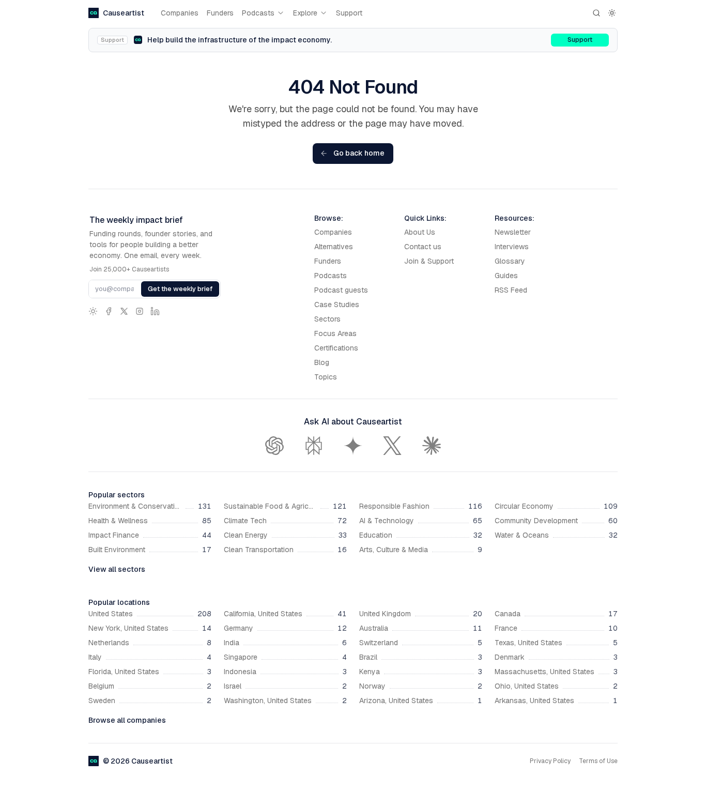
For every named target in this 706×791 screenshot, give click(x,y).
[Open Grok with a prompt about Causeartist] (392, 445)
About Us (419, 232)
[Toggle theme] (612, 13)
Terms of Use (598, 761)
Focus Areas (335, 333)
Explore (305, 13)
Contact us (422, 246)
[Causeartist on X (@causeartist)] (124, 311)
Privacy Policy (550, 761)
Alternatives (333, 246)
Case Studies (336, 304)
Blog (321, 362)
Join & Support (429, 261)
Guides (506, 275)
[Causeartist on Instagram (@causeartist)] (139, 311)
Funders (220, 13)
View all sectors (116, 569)
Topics (325, 377)
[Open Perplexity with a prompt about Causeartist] (313, 445)
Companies (179, 13)
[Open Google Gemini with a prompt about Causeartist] (353, 445)
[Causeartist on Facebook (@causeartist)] (108, 311)
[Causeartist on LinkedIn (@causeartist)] (155, 311)
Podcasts (258, 13)
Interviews (512, 246)
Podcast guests (341, 290)
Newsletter (513, 232)
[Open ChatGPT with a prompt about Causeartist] (274, 445)
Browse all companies (127, 720)
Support (349, 13)
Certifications (336, 348)
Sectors (327, 319)
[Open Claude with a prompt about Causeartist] (431, 445)
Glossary (510, 261)
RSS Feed (511, 290)
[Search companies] (596, 13)
